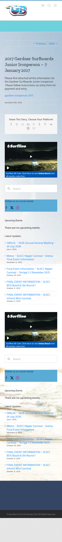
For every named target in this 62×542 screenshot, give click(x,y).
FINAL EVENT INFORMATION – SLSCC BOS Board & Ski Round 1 (28, 453)
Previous (41, 43)
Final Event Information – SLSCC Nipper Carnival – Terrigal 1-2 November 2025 (29, 440)
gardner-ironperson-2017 (19, 95)
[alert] (31, 398)
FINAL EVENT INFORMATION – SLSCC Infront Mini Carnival (28, 466)
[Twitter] (12, 378)
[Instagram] (17, 378)
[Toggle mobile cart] (42, 5)
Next (52, 43)
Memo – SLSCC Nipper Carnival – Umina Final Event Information (30, 427)
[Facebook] (6, 378)
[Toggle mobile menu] (55, 5)
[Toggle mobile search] (49, 5)
